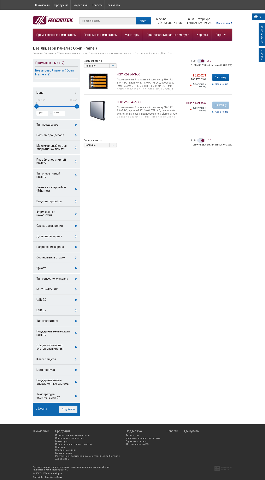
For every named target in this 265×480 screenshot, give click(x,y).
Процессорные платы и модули (168, 34)
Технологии (132, 435)
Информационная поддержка (143, 438)
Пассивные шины (65, 450)
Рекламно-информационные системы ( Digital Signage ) (87, 456)
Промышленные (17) (49, 63)
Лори (59, 477)
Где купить (113, 5)
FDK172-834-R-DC (129, 102)
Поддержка (80, 5)
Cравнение (221, 84)
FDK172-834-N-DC (129, 74)
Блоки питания (63, 453)
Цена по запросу (196, 103)
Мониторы (132, 34)
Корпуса (202, 34)
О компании (42, 5)
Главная (37, 53)
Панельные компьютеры (100, 34)
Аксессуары (62, 459)
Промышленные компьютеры (56, 34)
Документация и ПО (137, 444)
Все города (223, 22)
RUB (193, 61)
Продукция (61, 5)
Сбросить (41, 408)
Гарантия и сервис (136, 441)
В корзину (220, 77)
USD (208, 61)
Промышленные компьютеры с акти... (111, 53)
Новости (97, 5)
